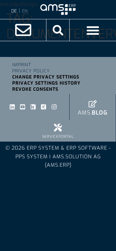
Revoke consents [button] (35, 89)
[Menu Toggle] (93, 30)
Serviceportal (58, 136)
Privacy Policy (31, 71)
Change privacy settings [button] (45, 77)
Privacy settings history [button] (46, 83)
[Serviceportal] (58, 128)
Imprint (21, 65)
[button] (58, 30)
